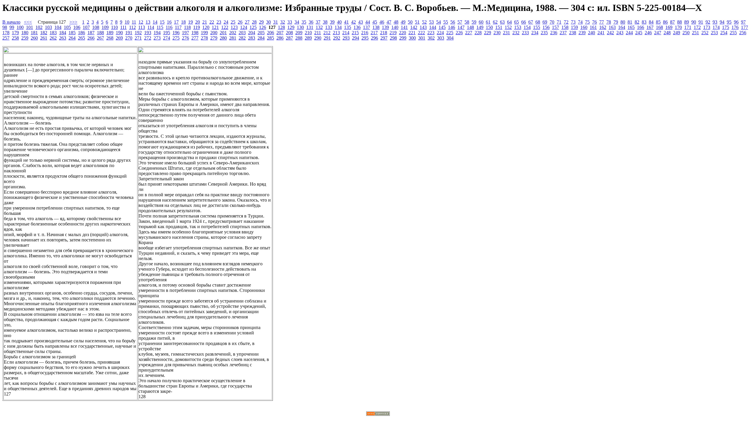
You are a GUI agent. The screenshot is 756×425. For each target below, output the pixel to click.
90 (693, 21)
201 (223, 32)
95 (729, 21)
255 (733, 32)
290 (317, 37)
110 (114, 27)
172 (697, 27)
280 (223, 37)
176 (735, 27)
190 (119, 32)
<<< (28, 21)
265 (81, 37)
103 (48, 27)
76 (594, 21)
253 (714, 32)
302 (431, 37)
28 (254, 21)
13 (148, 21)
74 (580, 21)
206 (270, 32)
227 (468, 32)
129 (290, 27)
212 (326, 32)
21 (204, 21)
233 (525, 32)
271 (138, 37)
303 (440, 37)
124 (243, 27)
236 (553, 32)
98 (4, 27)
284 (261, 37)
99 (11, 27)
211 (317, 32)
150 (489, 27)
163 (612, 27)
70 (552, 21)
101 (29, 27)
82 (637, 21)
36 (311, 21)
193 (147, 32)
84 (651, 21)
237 (563, 32)
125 (253, 27)
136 (357, 27)
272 (147, 37)
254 (723, 32)
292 (336, 37)
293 (346, 37)
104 (57, 27)
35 (304, 21)
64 (509, 21)
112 (132, 27)
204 (251, 32)
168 (659, 27)
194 (157, 32)
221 (412, 32)
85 (658, 21)
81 (630, 21)
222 (421, 32)
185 (72, 32)
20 (197, 21)
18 (183, 21)
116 (169, 27)
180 (24, 32)
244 (629, 32)
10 (127, 21)
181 (34, 32)
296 (374, 37)
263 (62, 37)
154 (527, 27)
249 (676, 32)
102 (39, 27)
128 (281, 27)
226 (459, 32)
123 (234, 27)
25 (233, 21)
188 (100, 32)
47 (389, 21)
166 (640, 27)
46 (381, 21)
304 (450, 37)
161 (593, 27)
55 (445, 21)
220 (402, 32)
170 (678, 27)
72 (566, 21)
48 (396, 21)
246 (648, 32)
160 (583, 27)
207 (280, 32)
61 (488, 21)
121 (215, 27)
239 (582, 32)
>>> (73, 21)
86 (665, 21)
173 (706, 27)
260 (34, 37)
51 (417, 21)
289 (308, 37)
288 (298, 37)
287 (289, 37)
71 (559, 21)
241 (601, 32)
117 (178, 27)
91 (700, 21)
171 (687, 27)
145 (442, 27)
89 (686, 21)
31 (275, 21)
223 (430, 32)
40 (339, 21)
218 (383, 32)
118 (187, 27)
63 (502, 21)
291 (327, 37)
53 (431, 21)
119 (196, 27)
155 (536, 27)
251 (695, 32)
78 (608, 21)
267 (100, 37)
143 (423, 27)
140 (394, 27)
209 (298, 32)
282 (242, 37)
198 (194, 32)
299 (402, 37)
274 (166, 37)
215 (355, 32)
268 (109, 37)
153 (517, 27)
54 (438, 21)
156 (546, 27)
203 (242, 32)
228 (478, 32)
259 (24, 37)
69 (544, 21)
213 (336, 32)
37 (318, 21)
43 (360, 21)
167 (650, 27)
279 (213, 37)
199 (204, 32)
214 (345, 32)
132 (319, 27)
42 (353, 21)
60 (481, 21)
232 (515, 32)
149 (479, 27)
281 (232, 37)
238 (572, 32)
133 (328, 27)
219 (393, 32)
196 (176, 32)
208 (289, 32)
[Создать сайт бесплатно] (378, 414)
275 (176, 37)
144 (432, 27)
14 (155, 21)
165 (631, 27)
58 (467, 21)
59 (474, 21)
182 (43, 32)
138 (375, 27)
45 (374, 21)
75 (587, 21)
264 (72, 37)
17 (176, 21)
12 (141, 21)
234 (534, 32)
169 (668, 27)
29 (261, 21)
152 (508, 27)
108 (95, 27)
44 (367, 21)
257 (5, 37)
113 (141, 27)
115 (160, 27)
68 (537, 21)
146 (451, 27)
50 (410, 21)
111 (123, 27)
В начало (11, 21)
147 (461, 27)
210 (308, 32)
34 (296, 21)
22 (211, 21)
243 (619, 32)
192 (138, 32)
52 (424, 21)
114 (150, 27)
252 (704, 32)
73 (573, 21)
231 (506, 32)
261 (43, 37)
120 (205, 27)
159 (574, 27)
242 (610, 32)
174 (716, 27)
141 (404, 27)
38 (325, 21)
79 (615, 21)
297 (383, 37)
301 (421, 37)
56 (452, 21)
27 (247, 21)
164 (621, 27)
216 (364, 32)
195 (166, 32)
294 (355, 37)
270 (128, 37)
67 (530, 21)
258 (15, 37)
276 (185, 37)
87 (672, 21)
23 (218, 21)
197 (185, 32)
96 (736, 21)
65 (516, 21)
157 (555, 27)
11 (134, 21)
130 (300, 27)
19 (190, 21)
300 (412, 37)
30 (268, 21)
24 (226, 21)
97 (743, 21)
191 (128, 32)
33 (289, 21)
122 (224, 27)
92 (708, 21)
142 (413, 27)
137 (366, 27)
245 (638, 32)
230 (497, 32)
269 (119, 37)
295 (365, 37)
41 (346, 21)
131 (309, 27)
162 (602, 27)
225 (449, 32)
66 (523, 21)
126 (262, 27)
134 (338, 27)
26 (240, 21)
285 (270, 37)
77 (601, 21)
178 (5, 32)
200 (213, 32)
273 (157, 37)
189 (109, 32)
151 (498, 27)
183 (53, 32)
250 (686, 32)
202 (232, 32)
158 (564, 27)
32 (282, 21)
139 (385, 27)
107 (86, 27)
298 (393, 37)
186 (81, 32)
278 (204, 37)
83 (644, 21)
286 (280, 37)
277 (194, 37)
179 (15, 32)
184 (62, 32)
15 (162, 21)
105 (67, 27)
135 (347, 27)
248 (667, 32)
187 (90, 32)
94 (722, 21)
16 (169, 21)
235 (544, 32)
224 (440, 32)
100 (20, 27)
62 (495, 21)
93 (715, 21)
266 (90, 37)
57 (459, 21)
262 (53, 37)
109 (105, 27)
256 (742, 32)
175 (725, 27)
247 (657, 32)
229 (487, 32)
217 (374, 32)
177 (744, 27)
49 (403, 21)
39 (332, 21)
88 (679, 21)
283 (251, 37)
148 (470, 27)
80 (622, 21)
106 (76, 27)
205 (261, 32)
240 (591, 32)
